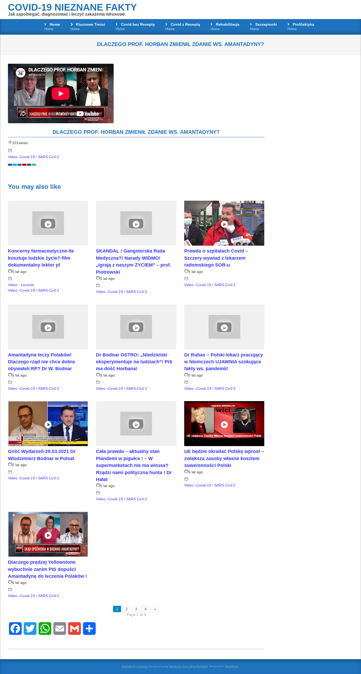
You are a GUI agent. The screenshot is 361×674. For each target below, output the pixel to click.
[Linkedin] (19, 165)
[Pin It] (24, 165)
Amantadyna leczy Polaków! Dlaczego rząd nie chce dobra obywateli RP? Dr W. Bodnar (41, 362)
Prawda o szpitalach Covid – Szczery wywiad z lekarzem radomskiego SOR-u (216, 258)
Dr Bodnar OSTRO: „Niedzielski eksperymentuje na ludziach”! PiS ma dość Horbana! (134, 362)
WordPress (232, 666)
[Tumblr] (29, 165)
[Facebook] (10, 165)
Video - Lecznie (21, 285)
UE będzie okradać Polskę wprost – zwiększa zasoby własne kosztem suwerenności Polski (224, 458)
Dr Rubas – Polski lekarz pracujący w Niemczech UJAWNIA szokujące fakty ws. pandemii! (223, 362)
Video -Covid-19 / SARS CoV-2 (33, 157)
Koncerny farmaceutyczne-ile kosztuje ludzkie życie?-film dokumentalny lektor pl (41, 258)
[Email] (59, 628)
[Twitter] (15, 165)
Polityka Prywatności (135, 666)
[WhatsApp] (34, 165)
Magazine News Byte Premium (188, 666)
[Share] (89, 628)
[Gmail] (74, 628)
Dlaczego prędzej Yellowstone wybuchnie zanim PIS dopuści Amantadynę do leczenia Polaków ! (47, 569)
